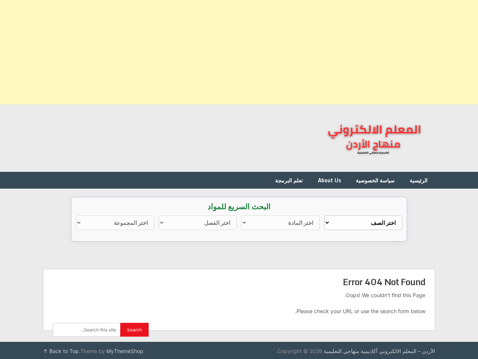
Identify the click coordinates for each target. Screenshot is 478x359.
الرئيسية (419, 180)
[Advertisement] (254, 52)
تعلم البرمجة (289, 180)
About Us (329, 180)
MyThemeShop (124, 351)
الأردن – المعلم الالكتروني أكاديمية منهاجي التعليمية (379, 351)
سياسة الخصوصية (375, 180)
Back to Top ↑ (61, 351)
